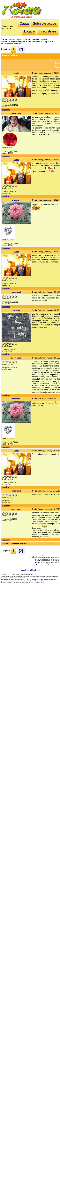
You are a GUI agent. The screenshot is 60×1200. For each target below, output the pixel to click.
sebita (16, 73)
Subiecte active (44, 23)
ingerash (16, 200)
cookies (21, 579)
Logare (29, 31)
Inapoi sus (6, 110)
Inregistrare (47, 31)
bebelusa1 (16, 292)
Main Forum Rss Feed (30, 570)
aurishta (16, 310)
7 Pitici (13, 574)
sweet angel (16, 358)
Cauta (24, 23)
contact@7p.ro (39, 582)
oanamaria (16, 113)
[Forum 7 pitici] (21, 18)
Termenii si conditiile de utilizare (34, 581)
